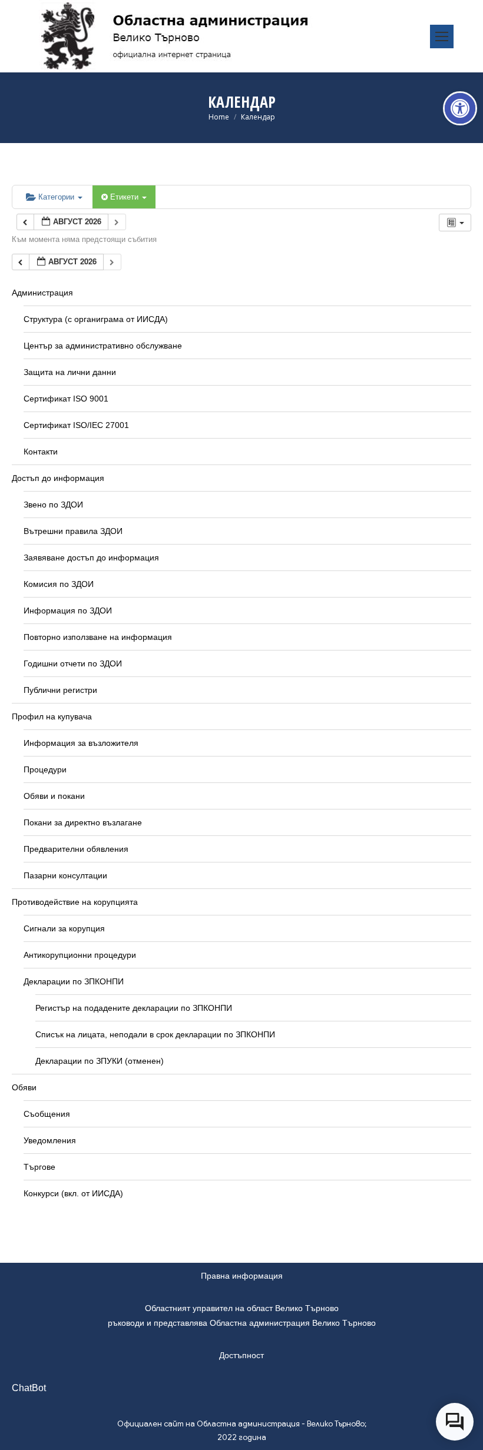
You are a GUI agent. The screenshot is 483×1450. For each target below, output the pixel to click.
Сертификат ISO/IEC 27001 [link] (76, 425)
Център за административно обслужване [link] (103, 345)
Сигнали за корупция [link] (64, 928)
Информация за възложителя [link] (81, 743)
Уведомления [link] (50, 1140)
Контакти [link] (41, 451)
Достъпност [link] (241, 1355)
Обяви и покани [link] (54, 796)
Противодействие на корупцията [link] (75, 902)
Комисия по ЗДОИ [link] (59, 584)
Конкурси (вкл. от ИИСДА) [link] (73, 1193)
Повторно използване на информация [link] (98, 637)
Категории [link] (57, 196)
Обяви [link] (24, 1087)
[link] (460, 108)
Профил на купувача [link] (52, 716)
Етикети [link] (125, 196)
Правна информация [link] (242, 1275)
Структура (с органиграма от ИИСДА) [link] (96, 319)
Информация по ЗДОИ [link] (68, 610)
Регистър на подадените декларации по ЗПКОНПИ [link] (133, 1008)
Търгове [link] (39, 1167)
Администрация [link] (42, 292)
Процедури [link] (45, 769)
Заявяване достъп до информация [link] (91, 557)
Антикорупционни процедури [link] (80, 955)
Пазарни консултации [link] (65, 875)
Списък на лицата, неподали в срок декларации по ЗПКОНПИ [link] (155, 1034)
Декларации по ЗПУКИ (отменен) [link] (99, 1061)
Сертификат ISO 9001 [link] (66, 398)
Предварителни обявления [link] (76, 849)
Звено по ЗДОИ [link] (53, 504)
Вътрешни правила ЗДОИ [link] (73, 531)
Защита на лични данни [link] (70, 372)
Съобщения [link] (47, 1114)
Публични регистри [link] (60, 690)
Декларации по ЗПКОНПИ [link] (74, 981)
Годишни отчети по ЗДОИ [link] (73, 663)
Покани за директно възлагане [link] (83, 822)
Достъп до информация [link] (58, 478)
